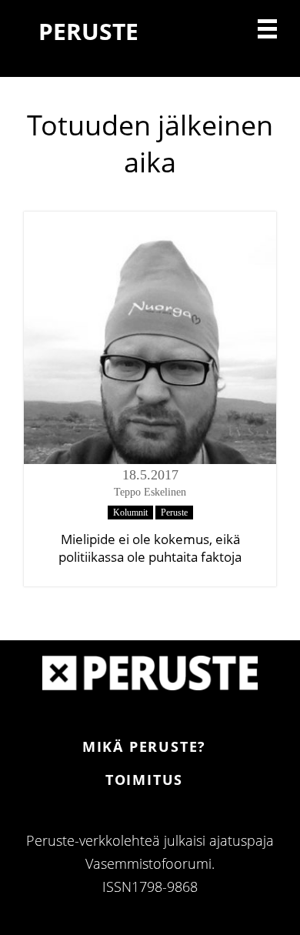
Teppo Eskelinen (150, 492)
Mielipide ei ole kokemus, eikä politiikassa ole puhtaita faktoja (150, 548)
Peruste (174, 512)
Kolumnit (130, 512)
